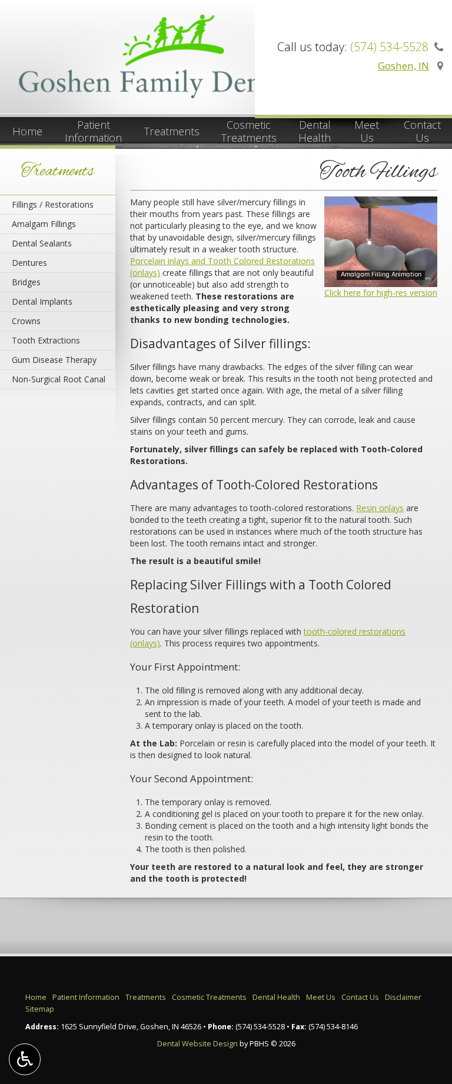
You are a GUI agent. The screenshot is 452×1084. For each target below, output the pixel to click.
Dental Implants (42, 301)
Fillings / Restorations (53, 204)
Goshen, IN (403, 65)
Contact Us (360, 997)
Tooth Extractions (46, 340)
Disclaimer (403, 997)
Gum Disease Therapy (54, 359)
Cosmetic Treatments (209, 997)
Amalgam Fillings (44, 223)
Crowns (26, 320)
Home (27, 131)
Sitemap (39, 1009)
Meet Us (320, 997)
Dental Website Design (197, 1044)
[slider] (379, 277)
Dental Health (276, 997)
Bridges (26, 282)
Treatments (172, 131)
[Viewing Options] (25, 1059)
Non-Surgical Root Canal (58, 379)
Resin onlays (380, 507)
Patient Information (85, 997)
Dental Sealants (42, 243)
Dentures (29, 262)
